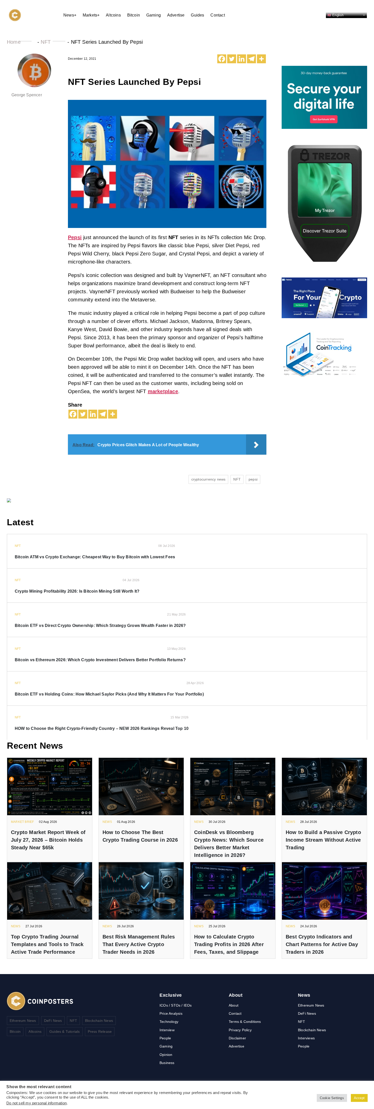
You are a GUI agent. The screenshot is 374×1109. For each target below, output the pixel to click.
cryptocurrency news (208, 479)
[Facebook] (221, 58)
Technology (169, 1022)
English (337, 15)
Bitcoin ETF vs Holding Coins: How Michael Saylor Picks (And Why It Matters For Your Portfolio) (109, 694)
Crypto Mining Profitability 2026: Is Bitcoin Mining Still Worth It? (77, 591)
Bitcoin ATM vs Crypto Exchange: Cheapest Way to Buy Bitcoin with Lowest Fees (95, 557)
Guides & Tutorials (64, 1031)
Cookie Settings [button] (332, 1098)
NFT (46, 42)
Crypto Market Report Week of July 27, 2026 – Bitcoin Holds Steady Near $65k (48, 839)
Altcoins (113, 15)
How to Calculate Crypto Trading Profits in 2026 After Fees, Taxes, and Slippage (229, 944)
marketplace (163, 391)
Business (167, 1063)
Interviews (306, 1038)
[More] (261, 58)
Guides (197, 15)
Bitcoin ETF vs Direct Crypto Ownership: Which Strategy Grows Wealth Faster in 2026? (100, 625)
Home (14, 42)
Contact (217, 15)
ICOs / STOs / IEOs (176, 1005)
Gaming (153, 15)
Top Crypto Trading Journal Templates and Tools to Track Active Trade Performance (47, 944)
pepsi (253, 479)
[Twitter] (231, 58)
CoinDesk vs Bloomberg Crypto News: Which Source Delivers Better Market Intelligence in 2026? (229, 843)
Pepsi (75, 237)
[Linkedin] (241, 58)
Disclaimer (237, 1038)
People (165, 1038)
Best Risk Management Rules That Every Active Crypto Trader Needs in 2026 (139, 944)
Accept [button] (359, 1098)
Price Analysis (171, 1013)
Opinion (166, 1055)
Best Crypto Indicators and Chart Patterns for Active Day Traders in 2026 (322, 944)
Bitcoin (133, 15)
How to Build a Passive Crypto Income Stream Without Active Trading (323, 839)
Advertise (176, 15)
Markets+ (91, 15)
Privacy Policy (240, 1030)
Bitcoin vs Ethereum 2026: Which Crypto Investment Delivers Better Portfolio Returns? (100, 660)
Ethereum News (23, 1021)
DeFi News (53, 1021)
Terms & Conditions (245, 1022)
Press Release (100, 1031)
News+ (69, 15)
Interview (167, 1030)
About (233, 1005)
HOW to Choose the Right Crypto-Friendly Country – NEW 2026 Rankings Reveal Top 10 (102, 728)
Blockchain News (99, 1021)
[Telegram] (251, 58)
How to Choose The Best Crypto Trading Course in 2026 (140, 836)
